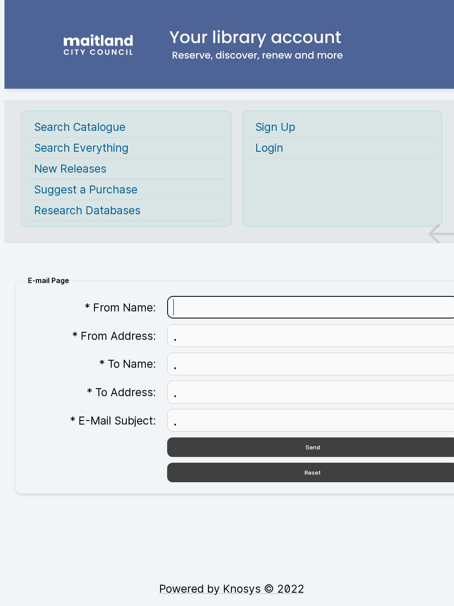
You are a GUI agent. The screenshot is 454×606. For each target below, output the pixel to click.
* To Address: (121, 392)
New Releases (70, 168)
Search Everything (81, 147)
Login (269, 147)
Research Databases (87, 210)
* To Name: (127, 363)
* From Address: (114, 335)
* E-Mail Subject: (113, 420)
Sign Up (275, 127)
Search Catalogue (79, 127)
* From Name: (120, 307)
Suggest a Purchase (85, 189)
